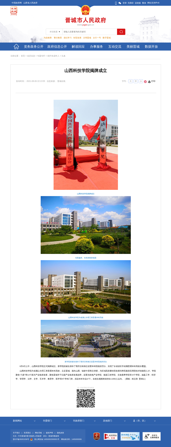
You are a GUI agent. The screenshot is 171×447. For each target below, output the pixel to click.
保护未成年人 (53, 56)
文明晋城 (87, 38)
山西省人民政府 (30, 3)
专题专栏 (41, 56)
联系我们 (27, 433)
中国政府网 (17, 3)
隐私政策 (60, 433)
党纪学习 (68, 38)
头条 (63, 56)
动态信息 (31, 56)
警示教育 (58, 38)
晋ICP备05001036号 (21, 439)
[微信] (120, 3)
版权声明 (49, 433)
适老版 (138, 3)
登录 (125, 3)
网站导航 (38, 433)
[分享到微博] (145, 82)
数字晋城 (107, 38)
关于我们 (16, 433)
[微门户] (116, 3)
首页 (23, 56)
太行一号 (97, 38)
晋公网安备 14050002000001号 (46, 439)
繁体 (144, 3)
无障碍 (131, 3)
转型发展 (77, 38)
